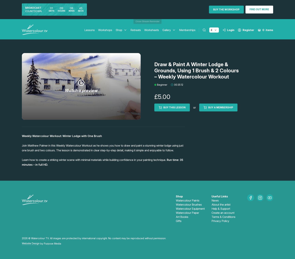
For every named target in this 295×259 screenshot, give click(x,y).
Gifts (178, 221)
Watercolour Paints (187, 200)
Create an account (223, 212)
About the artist (221, 204)
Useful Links (220, 196)
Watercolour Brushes (189, 204)
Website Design (31, 243)
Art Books (182, 217)
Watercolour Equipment (190, 208)
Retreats (135, 30)
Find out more (259, 9)
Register (248, 30)
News (215, 200)
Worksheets (151, 30)
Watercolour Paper (187, 212)
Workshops (105, 30)
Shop (119, 30)
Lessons (89, 30)
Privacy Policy (220, 221)
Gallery (166, 30)
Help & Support (221, 208)
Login (230, 30)
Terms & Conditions (223, 217)
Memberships (187, 30)
